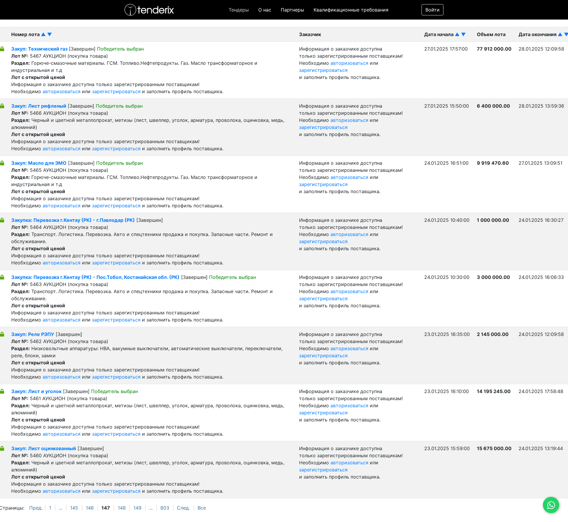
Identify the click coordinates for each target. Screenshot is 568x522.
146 (90, 508)
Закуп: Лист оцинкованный (43, 448)
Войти (432, 10)
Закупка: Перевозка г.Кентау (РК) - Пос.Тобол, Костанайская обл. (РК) (95, 277)
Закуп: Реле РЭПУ (32, 334)
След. (183, 508)
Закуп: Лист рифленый (38, 106)
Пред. (36, 508)
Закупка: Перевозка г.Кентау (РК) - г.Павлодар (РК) (73, 220)
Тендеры (239, 10)
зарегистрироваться (116, 91)
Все (202, 508)
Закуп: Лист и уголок (36, 391)
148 (122, 508)
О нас (264, 10)
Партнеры (292, 10)
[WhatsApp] (551, 505)
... (60, 508)
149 (137, 508)
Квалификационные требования (351, 10)
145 (74, 508)
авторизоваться (61, 91)
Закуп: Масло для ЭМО (39, 163)
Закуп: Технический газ (39, 49)
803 (164, 508)
